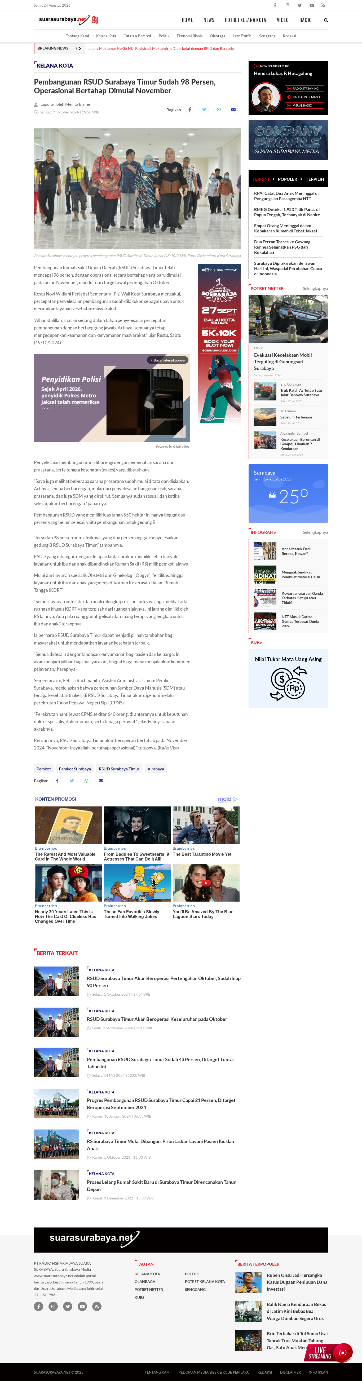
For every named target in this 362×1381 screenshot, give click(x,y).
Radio (305, 20)
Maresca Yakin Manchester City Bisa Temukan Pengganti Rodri (139, 48)
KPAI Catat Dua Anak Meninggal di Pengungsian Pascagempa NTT (286, 196)
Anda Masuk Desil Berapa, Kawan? (296, 551)
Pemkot (44, 768)
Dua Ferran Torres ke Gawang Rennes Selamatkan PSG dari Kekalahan (282, 247)
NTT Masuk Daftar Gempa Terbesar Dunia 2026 (300, 621)
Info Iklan (318, 1372)
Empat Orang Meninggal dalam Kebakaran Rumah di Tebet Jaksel (285, 228)
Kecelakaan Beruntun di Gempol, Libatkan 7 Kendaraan (300, 444)
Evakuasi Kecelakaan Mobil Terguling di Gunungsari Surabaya (283, 361)
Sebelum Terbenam (296, 417)
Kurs (139, 1297)
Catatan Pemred (137, 36)
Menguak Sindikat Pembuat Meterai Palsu (301, 574)
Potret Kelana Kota (245, 20)
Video (283, 20)
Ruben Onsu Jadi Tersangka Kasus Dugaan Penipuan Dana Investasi (297, 1282)
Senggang (267, 36)
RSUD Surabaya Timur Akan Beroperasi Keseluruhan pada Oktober (157, 1019)
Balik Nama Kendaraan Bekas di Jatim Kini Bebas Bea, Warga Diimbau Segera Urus (296, 1311)
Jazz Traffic (242, 36)
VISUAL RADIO (302, 105)
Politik (164, 36)
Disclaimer (290, 1372)
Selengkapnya (315, 288)
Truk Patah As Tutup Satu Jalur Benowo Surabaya (301, 392)
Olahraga (217, 36)
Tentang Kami (77, 36)
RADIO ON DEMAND (306, 97)
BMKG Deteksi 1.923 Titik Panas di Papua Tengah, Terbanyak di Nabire (287, 212)
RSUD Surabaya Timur (119, 768)
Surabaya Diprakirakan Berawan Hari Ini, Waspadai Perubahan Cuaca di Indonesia (288, 268)
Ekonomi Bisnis (189, 36)
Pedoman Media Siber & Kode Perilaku (214, 1372)
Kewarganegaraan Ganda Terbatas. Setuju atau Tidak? (302, 598)
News (209, 20)
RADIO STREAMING (306, 88)
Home (187, 20)
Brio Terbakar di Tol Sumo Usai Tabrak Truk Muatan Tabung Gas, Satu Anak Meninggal (297, 1340)
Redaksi (289, 36)
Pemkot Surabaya (75, 768)
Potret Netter (149, 1289)
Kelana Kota (106, 36)
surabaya (155, 768)
